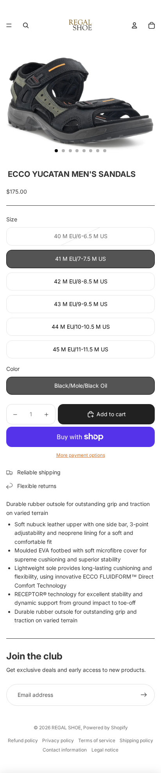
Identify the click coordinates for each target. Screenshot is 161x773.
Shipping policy (136, 740)
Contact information (65, 750)
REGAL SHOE (66, 727)
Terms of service (96, 740)
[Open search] (25, 25)
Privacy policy (58, 740)
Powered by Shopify (105, 727)
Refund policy (23, 740)
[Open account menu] (134, 25)
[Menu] (9, 25)
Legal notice (104, 750)
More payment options (80, 455)
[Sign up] (143, 695)
